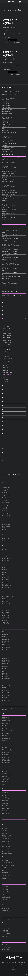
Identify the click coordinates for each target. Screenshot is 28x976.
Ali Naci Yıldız (5, 492)
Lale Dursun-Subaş (7, 708)
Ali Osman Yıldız (6, 230)
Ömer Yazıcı (5, 795)
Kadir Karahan (6, 685)
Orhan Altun (5, 773)
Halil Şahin (5, 636)
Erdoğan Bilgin (7, 354)
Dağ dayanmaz (6, 219)
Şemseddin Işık (5, 869)
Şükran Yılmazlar (6, 878)
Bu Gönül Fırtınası (7, 117)
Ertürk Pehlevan (7, 377)
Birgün (4, 267)
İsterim (4, 271)
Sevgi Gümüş (5, 843)
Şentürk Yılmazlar (7, 875)
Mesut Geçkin (5, 722)
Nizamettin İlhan (6, 756)
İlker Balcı (5, 665)
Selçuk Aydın (5, 838)
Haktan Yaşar (5, 634)
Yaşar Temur (5, 928)
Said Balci (4, 828)
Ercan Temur (6, 337)
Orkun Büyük (5, 778)
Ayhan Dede (5, 507)
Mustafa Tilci (5, 737)
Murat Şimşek (5, 733)
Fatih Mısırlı (5, 595)
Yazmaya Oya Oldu (7, 140)
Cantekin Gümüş (6, 538)
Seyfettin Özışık (6, 846)
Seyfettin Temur (6, 272)
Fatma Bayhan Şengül (7, 596)
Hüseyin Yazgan (6, 651)
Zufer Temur (5, 949)
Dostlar (4, 233)
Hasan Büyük (5, 642)
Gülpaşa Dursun (6, 614)
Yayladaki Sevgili (7, 166)
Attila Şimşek (5, 504)
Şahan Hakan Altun (7, 862)
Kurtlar (4, 204)
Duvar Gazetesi (6, 965)
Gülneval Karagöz (7, 612)
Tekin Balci (5, 888)
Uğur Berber (5, 908)
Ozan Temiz (5, 784)
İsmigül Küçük (5, 676)
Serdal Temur (5, 841)
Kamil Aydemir (5, 687)
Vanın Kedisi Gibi (7, 109)
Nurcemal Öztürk (6, 759)
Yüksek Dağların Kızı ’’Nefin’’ (10, 208)
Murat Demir (5, 732)
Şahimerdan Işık (6, 864)
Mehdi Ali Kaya (5, 717)
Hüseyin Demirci (6, 647)
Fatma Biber (5, 598)
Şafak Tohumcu (6, 860)
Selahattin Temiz (6, 835)
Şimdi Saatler (6, 125)
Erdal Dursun (7, 342)
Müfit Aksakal (5, 740)
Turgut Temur (5, 899)
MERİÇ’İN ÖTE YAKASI (7, 181)
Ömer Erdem (5, 794)
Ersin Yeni (5, 368)
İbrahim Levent (6, 660)
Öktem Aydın (5, 792)
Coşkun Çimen (5, 542)
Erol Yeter (6, 365)
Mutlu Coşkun (6, 738)
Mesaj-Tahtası (15, 962)
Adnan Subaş (5, 486)
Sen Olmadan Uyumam (8, 98)
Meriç (4, 212)
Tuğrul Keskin (5, 891)
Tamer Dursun (5, 886)
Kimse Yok (5, 236)
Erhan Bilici (6, 356)
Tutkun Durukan (6, 901)
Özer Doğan (5, 805)
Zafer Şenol (5, 946)
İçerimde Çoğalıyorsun (9, 94)
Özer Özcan (5, 807)
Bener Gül (4, 527)
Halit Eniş (4, 638)
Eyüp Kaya (5, 381)
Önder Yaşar (5, 798)
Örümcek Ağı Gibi (7, 113)
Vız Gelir (4, 240)
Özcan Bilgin (5, 802)
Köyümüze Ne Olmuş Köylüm (10, 252)
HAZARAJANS (14, 969)
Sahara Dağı (5, 255)
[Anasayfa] (14, 1)
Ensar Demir (5, 268)
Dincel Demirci (5, 560)
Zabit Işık (4, 944)
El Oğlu (4, 274)
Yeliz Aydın (5, 931)
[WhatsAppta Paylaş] (21, 40)
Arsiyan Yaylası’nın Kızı (8, 147)
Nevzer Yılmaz (5, 752)
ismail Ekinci (5, 673)
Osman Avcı (5, 779)
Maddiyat (5, 229)
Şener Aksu (5, 870)
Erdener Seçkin (7, 347)
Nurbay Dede (5, 757)
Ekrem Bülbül (7, 321)
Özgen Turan (5, 812)
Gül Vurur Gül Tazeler (9, 144)
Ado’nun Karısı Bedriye (8, 174)
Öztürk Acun (6, 283)
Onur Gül (4, 771)
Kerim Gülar (5, 697)
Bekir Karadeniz (6, 526)
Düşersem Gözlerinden (9, 132)
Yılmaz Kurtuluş (7, 238)
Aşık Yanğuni (5, 502)
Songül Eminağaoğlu (7, 853)
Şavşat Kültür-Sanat (9, 291)
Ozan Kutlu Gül (6, 783)
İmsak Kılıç (5, 668)
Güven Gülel (5, 620)
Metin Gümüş (5, 725)
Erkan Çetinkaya (7, 358)
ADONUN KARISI (6, 196)
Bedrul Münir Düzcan (7, 524)
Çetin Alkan (5, 549)
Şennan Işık (5, 873)
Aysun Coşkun (5, 512)
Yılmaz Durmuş (6, 933)
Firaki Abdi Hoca (6, 603)
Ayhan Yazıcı (5, 510)
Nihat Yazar (5, 754)
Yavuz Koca (5, 930)
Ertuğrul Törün (7, 372)
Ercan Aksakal (7, 333)
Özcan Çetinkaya (6, 803)
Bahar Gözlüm (6, 128)
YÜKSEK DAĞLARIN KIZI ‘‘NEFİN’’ (10, 193)
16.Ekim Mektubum (7, 286)
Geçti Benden (6, 278)
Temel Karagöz (6, 889)
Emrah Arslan (6, 326)
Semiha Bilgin (5, 840)
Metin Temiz (5, 727)
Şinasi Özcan (5, 877)
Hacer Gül (4, 631)
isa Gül (4, 671)
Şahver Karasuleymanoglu (9, 865)
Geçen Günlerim (7, 282)
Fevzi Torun (5, 601)
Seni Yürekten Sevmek (8, 136)
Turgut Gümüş (6, 897)
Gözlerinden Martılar (8, 121)
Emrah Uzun (6, 328)
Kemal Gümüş (5, 690)
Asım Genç (4, 500)
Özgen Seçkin (5, 808)
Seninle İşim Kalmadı (8, 248)
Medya (14, 967)
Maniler (4, 217)
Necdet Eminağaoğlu (7, 751)
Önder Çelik (5, 797)
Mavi (3, 215)
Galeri (8, 962)
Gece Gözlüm (6, 102)
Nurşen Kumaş (5, 762)
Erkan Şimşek (6, 361)
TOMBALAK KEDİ (6, 185)
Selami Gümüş (5, 836)
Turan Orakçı (5, 892)
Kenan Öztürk (5, 694)
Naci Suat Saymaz (6, 749)
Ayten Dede (5, 517)
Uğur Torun (5, 910)
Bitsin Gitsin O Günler (8, 244)
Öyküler (4, 164)
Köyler (4, 962)
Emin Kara (5, 324)
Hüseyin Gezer (5, 649)
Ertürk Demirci (9, 27)
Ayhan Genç (5, 508)
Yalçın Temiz (5, 927)
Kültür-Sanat (22, 962)
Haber (13, 965)
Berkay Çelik (5, 529)
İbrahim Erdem (5, 658)
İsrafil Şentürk (6, 678)
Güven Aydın (5, 619)
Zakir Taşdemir (6, 947)
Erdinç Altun (6, 349)
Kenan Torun (5, 695)
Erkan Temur (6, 363)
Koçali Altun (5, 700)
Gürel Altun (5, 617)
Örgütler (23, 965)
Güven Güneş (5, 623)
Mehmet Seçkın (6, 720)
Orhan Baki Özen (6, 775)
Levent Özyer (5, 709)
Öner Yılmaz (5, 800)
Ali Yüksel (4, 497)
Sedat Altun (5, 830)
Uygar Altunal (6, 912)
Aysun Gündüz (5, 513)
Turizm (17, 965)
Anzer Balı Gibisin (7, 151)
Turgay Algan (5, 894)
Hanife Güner (5, 641)
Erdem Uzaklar (7, 344)
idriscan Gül (5, 663)
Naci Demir (5, 747)
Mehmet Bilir (5, 718)
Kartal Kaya (5, 689)
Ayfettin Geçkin (6, 505)
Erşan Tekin (6, 370)
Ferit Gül (4, 600)
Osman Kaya (5, 781)
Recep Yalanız (5, 821)
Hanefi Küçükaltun (7, 639)
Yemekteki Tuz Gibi (7, 106)
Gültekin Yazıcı (6, 615)
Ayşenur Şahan (6, 515)
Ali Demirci (5, 489)
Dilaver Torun (6, 558)
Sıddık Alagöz (5, 851)
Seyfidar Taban (6, 850)
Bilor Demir (5, 531)
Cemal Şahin (5, 540)
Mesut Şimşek (5, 723)
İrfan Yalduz (5, 670)
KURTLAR (4, 177)
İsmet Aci (4, 675)
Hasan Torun (5, 644)
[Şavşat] (14, 957)
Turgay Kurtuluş (6, 896)
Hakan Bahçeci (6, 633)
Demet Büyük (5, 557)
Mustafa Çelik (5, 735)
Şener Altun (5, 872)
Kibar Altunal (5, 699)
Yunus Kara (5, 936)
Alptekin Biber (5, 499)
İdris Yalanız (5, 661)
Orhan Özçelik (6, 776)
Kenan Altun (5, 692)
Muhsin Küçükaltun (7, 730)
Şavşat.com (5, 867)
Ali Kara (4, 490)
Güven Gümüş (5, 622)
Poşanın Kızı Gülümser (9, 162)
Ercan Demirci (7, 335)
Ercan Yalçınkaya (7, 340)
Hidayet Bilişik (5, 646)
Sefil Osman (5, 833)
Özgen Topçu (5, 810)
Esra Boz (5, 379)
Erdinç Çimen (6, 351)
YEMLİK (4, 189)
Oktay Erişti (5, 770)
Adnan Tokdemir (6, 487)
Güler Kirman (5, 610)
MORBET (4, 200)
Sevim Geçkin (5, 845)
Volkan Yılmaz (6, 919)
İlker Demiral (5, 666)
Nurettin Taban (6, 760)
